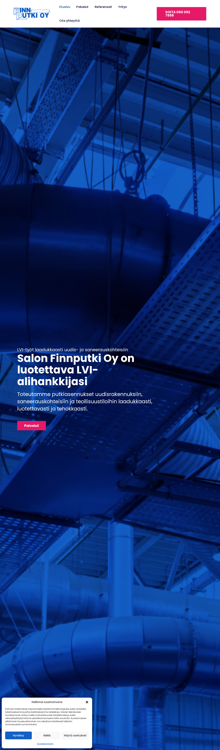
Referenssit (103, 7)
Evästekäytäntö (45, 743)
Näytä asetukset (75, 735)
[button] (87, 702)
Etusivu (64, 7)
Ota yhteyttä (69, 20)
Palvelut (82, 7)
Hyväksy (18, 735)
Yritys (122, 7)
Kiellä (47, 735)
